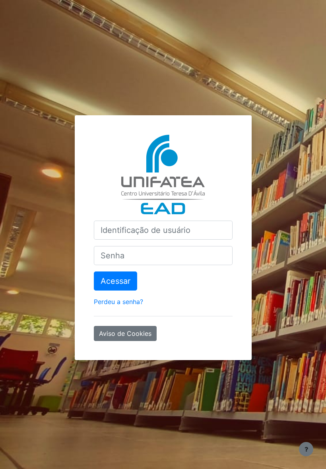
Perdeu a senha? (118, 302)
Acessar (115, 281)
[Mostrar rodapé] (306, 449)
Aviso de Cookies (125, 333)
